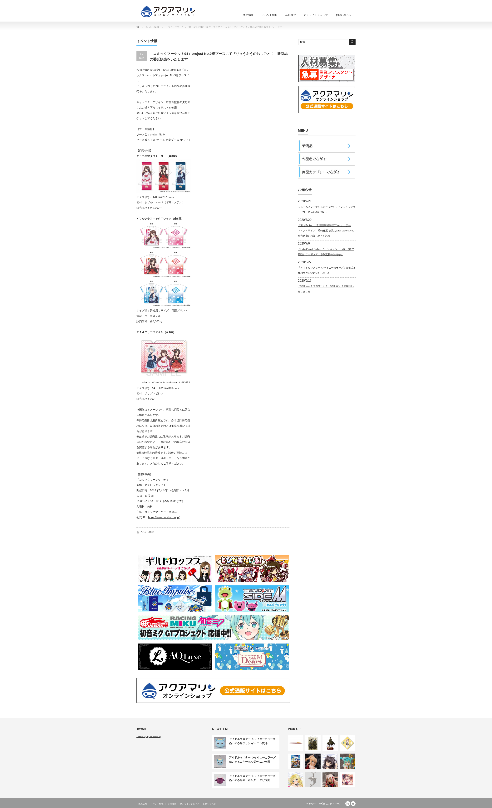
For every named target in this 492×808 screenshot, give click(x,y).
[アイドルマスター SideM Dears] (251, 670)
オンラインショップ (316, 15)
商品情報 (248, 15)
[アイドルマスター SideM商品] (251, 612)
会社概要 (290, 15)
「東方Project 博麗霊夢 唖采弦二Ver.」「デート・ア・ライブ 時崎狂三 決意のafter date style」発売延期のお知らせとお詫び (326, 230)
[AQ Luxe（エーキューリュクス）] (174, 670)
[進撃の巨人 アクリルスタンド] (330, 743)
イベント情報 (269, 15)
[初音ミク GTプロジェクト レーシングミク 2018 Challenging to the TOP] (347, 761)
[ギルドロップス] (174, 582)
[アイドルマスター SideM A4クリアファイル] (295, 761)
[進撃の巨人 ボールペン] (295, 743)
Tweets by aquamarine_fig (148, 736)
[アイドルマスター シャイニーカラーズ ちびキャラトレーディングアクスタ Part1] (347, 743)
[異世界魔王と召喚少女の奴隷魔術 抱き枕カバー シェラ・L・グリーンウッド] (295, 779)
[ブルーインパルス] (174, 612)
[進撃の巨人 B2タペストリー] (313, 743)
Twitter (353, 803)
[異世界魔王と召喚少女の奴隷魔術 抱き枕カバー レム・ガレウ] (330, 761)
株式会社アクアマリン (330, 803)
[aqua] (169, 11)
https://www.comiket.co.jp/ (164, 517)
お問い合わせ (344, 15)
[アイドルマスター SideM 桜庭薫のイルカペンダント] (313, 779)
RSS (347, 803)
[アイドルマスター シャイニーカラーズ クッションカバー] (347, 779)
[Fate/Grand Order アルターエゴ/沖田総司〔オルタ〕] (330, 779)
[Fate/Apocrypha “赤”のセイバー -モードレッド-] (313, 761)
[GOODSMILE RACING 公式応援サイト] (213, 640)
